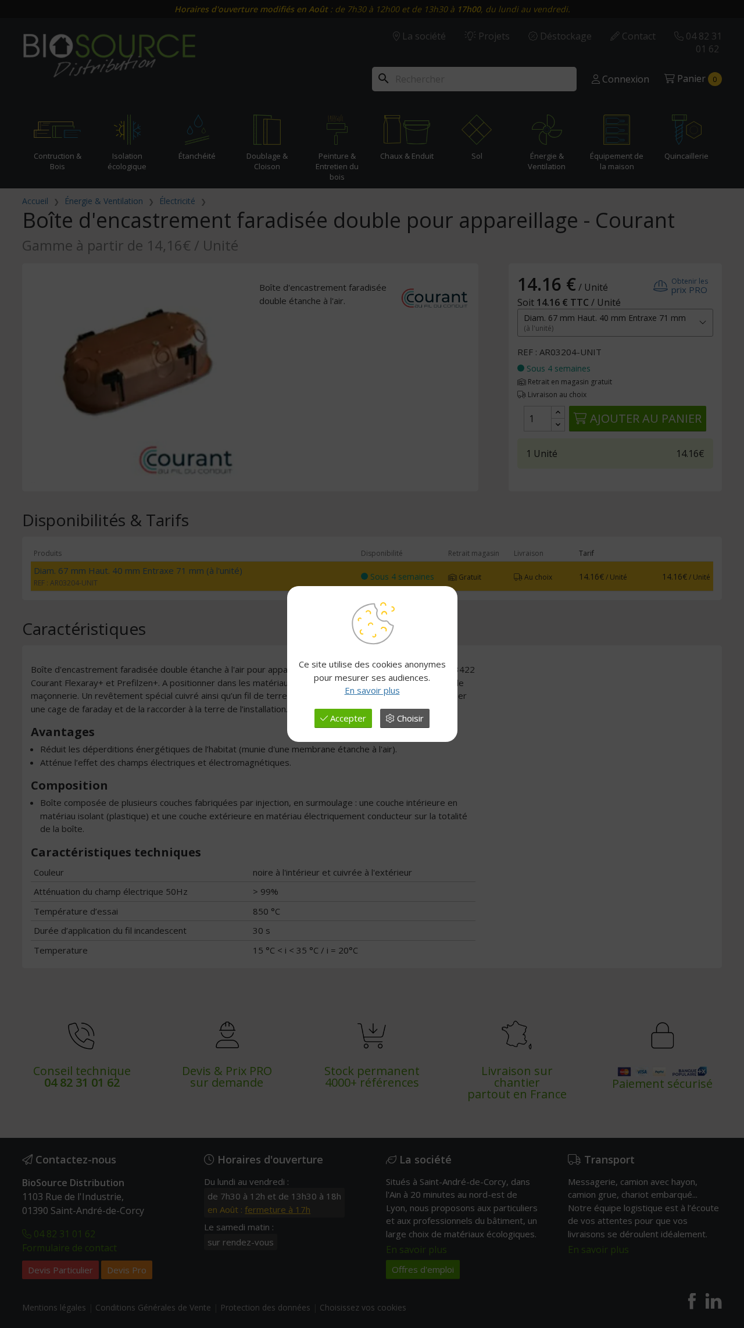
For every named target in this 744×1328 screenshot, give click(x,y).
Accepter (347, 718)
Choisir (409, 718)
